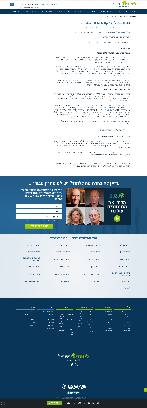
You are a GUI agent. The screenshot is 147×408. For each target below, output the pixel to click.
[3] (80, 42)
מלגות (59, 11)
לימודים (133, 16)
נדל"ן (72, 311)
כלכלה (91, 317)
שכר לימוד (128, 317)
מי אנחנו (54, 4)
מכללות (129, 322)
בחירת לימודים (47, 11)
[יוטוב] (76, 364)
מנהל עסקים (97, 69)
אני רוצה (55, 403)
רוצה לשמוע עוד (39, 226)
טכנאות (61, 319)
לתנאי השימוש (39, 220)
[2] (82, 42)
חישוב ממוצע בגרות (29, 314)
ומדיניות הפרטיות (29, 220)
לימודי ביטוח (72, 334)
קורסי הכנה (90, 105)
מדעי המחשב (81, 312)
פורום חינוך (50, 322)
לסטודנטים (31, 320)
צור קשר (32, 322)
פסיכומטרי (92, 11)
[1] (85, 42)
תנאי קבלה (128, 314)
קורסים (110, 328)
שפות (72, 317)
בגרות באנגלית (110, 110)
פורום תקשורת (49, 317)
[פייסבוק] (72, 364)
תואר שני (118, 11)
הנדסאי (68, 11)
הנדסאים (109, 322)
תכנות (72, 330)
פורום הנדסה (50, 325)
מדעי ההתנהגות (90, 321)
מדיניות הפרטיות (30, 325)
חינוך (72, 322)
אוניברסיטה (127, 320)
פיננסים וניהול (71, 326)
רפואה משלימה (61, 322)
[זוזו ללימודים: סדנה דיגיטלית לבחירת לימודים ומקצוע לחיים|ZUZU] (98, 224)
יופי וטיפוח (70, 320)
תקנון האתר (31, 317)
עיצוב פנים (80, 326)
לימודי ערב (108, 331)
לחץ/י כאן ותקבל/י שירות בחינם (117, 32)
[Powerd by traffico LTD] (73, 393)
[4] (78, 42)
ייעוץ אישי (16, 11)
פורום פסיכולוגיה (49, 328)
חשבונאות (90, 332)
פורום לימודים (127, 331)
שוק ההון (71, 314)
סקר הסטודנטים (31, 11)
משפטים (90, 311)
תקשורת (90, 324)
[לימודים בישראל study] (124, 4)
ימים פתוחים (127, 325)
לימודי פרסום (62, 315)
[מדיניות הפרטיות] (145, 390)
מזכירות (61, 311)
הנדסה (81, 316)
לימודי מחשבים (61, 330)
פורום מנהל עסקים (48, 311)
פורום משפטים (49, 314)
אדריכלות (80, 323)
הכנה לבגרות (79, 11)
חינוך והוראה (90, 328)
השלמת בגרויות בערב (108, 130)
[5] (76, 42)
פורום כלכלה (50, 320)
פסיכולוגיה (80, 329)
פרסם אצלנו (45, 4)
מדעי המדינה (81, 320)
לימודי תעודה (106, 11)
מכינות (110, 320)
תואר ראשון (130, 11)
